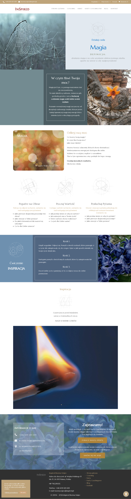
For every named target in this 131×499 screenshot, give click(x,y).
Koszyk (115, 2)
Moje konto (105, 2)
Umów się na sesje (92, 455)
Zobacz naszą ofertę (92, 440)
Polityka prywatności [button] (11, 492)
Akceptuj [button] (22, 492)
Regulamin (95, 2)
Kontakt (114, 8)
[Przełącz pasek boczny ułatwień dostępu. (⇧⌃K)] (126, 494)
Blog (106, 8)
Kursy (80, 8)
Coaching (71, 8)
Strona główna (58, 8)
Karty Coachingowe (93, 8)
